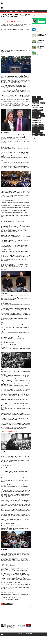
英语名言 (33, 128)
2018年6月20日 (5, 19)
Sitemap (22, 633)
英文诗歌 (33, 124)
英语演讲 (10, 603)
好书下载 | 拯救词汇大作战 (41, 41)
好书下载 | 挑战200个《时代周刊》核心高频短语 (41, 29)
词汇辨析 (43, 135)
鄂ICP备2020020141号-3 (28, 633)
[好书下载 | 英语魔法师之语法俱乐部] (34, 48)
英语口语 (42, 126)
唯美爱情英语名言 (39, 109)
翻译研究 (33, 120)
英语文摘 (10, 11)
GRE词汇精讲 (41, 99)
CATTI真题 (34, 96)
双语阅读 (5, 603)
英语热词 (38, 131)
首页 (1, 11)
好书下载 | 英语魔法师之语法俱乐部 (41, 47)
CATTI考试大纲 (34, 99)
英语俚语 (33, 126)
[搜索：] (38, 16)
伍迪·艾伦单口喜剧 (35, 105)
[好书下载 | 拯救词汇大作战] (34, 42)
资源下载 (27, 11)
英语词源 (33, 135)
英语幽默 (38, 128)
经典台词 (37, 116)
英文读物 (38, 124)
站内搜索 (33, 11)
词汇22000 (38, 135)
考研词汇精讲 (39, 120)
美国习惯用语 (42, 116)
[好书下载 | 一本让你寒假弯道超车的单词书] (34, 54)
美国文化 (39, 118)
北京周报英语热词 (35, 107)
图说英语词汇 (34, 111)
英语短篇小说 (34, 133)
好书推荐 (39, 111)
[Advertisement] (26, 2)
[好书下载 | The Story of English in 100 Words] (34, 36)
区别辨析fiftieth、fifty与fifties (11, 431)
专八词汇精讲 (42, 103)
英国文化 (33, 122)
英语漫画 (33, 131)
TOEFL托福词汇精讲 (35, 103)
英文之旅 (34, 141)
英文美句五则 (39, 122)
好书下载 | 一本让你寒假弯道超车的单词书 (41, 52)
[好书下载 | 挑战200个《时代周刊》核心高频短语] (34, 30)
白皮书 (33, 116)
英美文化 (5, 11)
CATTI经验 (39, 96)
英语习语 (42, 124)
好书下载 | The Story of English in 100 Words (41, 35)
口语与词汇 (22, 11)
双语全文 (40, 107)
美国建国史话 (34, 118)
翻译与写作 (16, 11)
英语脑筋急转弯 (40, 133)
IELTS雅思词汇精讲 (35, 101)
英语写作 (38, 126)
